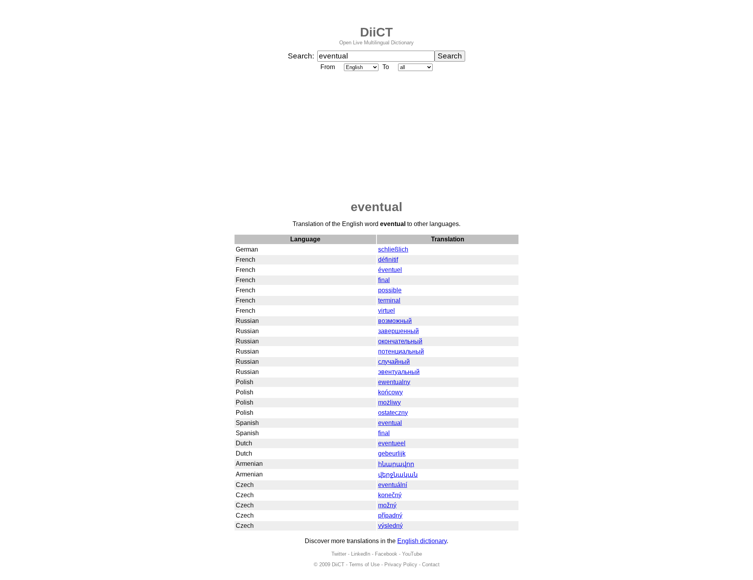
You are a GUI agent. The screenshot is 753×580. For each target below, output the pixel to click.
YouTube (412, 554)
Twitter (338, 554)
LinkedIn (360, 554)
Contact (431, 564)
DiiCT (376, 32)
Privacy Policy (400, 564)
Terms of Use (364, 564)
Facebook (386, 554)
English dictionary (422, 541)
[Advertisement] (376, 136)
